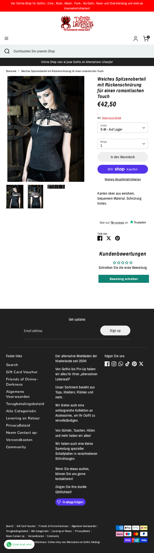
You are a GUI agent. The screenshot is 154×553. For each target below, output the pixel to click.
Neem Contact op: (21, 432)
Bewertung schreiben (124, 279)
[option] (46, 130)
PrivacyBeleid (18, 425)
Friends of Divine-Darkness (22, 382)
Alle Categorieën (21, 411)
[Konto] (136, 37)
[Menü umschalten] (6, 38)
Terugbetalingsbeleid (25, 403)
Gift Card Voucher (22, 372)
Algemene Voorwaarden (18, 394)
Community (16, 447)
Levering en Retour (23, 418)
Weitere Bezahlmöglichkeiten (123, 179)
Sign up (115, 330)
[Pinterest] (134, 363)
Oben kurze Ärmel (111, 118)
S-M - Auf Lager (111, 129)
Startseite (11, 71)
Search (12, 364)
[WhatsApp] (120, 363)
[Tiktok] (127, 363)
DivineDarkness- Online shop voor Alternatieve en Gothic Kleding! (64, 542)
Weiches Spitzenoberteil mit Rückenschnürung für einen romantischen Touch (62, 71)
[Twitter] (141, 363)
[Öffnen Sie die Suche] (7, 51)
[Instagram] (113, 363)
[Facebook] (107, 363)
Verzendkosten (19, 439)
